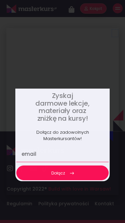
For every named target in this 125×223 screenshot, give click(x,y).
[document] (62, 111)
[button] (115, 33)
